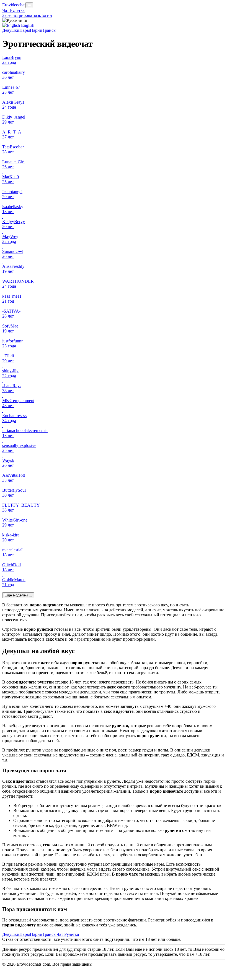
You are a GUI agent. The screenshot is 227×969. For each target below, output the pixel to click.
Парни (36, 30)
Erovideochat (13, 4)
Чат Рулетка (13, 10)
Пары (24, 30)
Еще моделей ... (18, 595)
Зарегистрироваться (21, 15)
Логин (46, 15)
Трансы (49, 30)
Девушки (10, 30)
